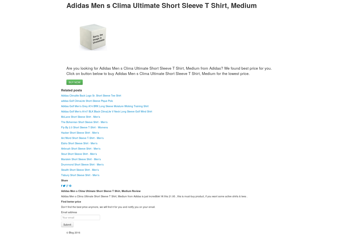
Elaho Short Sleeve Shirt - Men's (79, 143)
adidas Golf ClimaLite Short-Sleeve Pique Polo (87, 101)
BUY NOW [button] (74, 82)
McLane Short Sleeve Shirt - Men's (80, 116)
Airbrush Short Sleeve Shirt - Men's (80, 148)
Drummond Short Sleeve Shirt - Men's (82, 164)
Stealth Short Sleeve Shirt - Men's (80, 169)
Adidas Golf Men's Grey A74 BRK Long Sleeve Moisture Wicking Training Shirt (105, 106)
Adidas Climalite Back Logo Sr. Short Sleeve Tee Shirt (91, 95)
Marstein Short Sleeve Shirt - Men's (81, 159)
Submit (67, 224)
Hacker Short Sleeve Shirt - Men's (80, 132)
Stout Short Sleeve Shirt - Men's (79, 154)
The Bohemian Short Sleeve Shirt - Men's (84, 122)
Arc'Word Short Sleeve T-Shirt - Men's (82, 138)
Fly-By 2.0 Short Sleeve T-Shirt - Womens (84, 127)
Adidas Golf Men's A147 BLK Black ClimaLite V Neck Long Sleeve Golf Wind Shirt (106, 111)
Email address (69, 212)
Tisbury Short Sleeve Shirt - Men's (80, 175)
